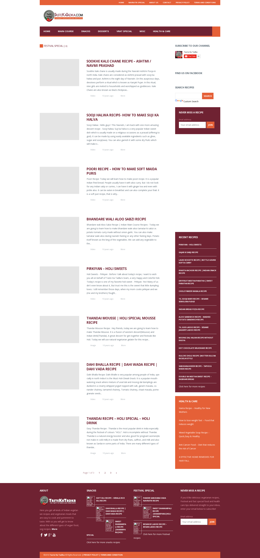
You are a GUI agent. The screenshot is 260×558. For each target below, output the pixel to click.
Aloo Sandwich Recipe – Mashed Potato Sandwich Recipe (194, 318)
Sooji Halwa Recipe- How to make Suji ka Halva (123, 117)
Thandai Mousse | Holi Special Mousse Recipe (121, 320)
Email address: (185, 119)
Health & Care (161, 31)
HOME (46, 31)
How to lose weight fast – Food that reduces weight (196, 422)
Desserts (103, 31)
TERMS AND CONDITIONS (205, 2)
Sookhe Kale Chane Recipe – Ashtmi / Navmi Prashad (119, 63)
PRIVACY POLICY (182, 2)
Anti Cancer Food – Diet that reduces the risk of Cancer (197, 446)
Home (121, 2)
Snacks (85, 31)
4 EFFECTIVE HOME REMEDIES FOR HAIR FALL (196, 458)
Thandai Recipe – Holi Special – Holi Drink (118, 420)
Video (92, 96)
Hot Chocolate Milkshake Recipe (195, 348)
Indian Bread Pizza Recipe (191, 309)
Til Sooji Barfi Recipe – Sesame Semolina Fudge (193, 300)
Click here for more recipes (192, 386)
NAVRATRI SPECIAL (136, 2)
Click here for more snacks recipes (103, 542)
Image (93, 345)
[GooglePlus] (56, 2)
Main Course (66, 31)
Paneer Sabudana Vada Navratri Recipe (154, 499)
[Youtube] (44, 2)
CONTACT (167, 2)
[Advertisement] (165, 15)
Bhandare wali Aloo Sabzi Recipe (116, 219)
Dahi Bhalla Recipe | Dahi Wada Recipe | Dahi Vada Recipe (122, 366)
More (123, 96)
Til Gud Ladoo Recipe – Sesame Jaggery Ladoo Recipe (194, 328)
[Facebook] (60, 2)
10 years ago (107, 96)
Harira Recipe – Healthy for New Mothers (194, 410)
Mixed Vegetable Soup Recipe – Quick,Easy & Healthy (194, 434)
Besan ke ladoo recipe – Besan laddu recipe (155, 525)
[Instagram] (52, 2)
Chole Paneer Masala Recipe (193, 291)
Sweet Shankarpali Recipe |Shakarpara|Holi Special (162, 512)
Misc (142, 31)
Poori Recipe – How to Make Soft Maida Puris (122, 171)
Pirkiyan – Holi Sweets (107, 268)
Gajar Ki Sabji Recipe (188, 252)
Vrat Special (124, 31)
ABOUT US (153, 2)
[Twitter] (48, 2)
